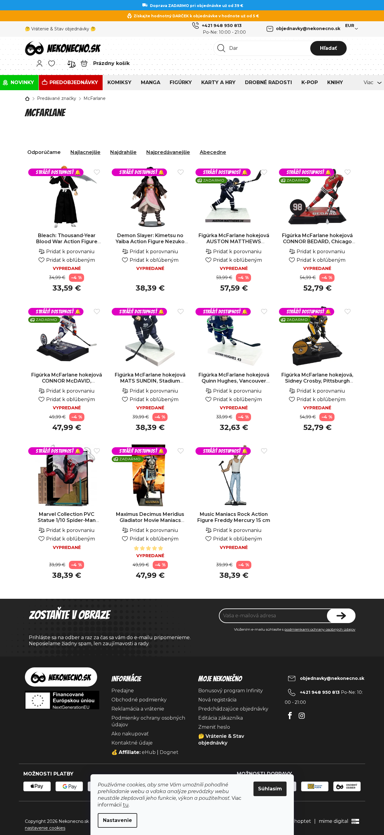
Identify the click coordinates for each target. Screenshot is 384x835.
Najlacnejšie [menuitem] (85, 152)
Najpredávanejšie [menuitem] (168, 152)
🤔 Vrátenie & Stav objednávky (221, 739)
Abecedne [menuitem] (213, 152)
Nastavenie (117, 820)
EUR (349, 25)
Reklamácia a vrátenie (137, 709)
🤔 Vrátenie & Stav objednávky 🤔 (60, 29)
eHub (149, 752)
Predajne (122, 691)
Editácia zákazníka (220, 718)
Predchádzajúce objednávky (233, 709)
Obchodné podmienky (139, 700)
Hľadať (328, 48)
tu (126, 805)
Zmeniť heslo (214, 727)
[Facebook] (290, 714)
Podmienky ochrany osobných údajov (148, 721)
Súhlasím (270, 789)
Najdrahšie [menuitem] (123, 152)
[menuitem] (19, 82)
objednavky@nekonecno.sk (308, 28)
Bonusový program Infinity (230, 691)
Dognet (169, 752)
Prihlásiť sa (341, 615)
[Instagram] (302, 714)
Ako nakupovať (130, 734)
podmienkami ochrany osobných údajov (319, 629)
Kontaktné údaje (132, 743)
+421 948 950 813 (222, 25)
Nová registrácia (217, 700)
